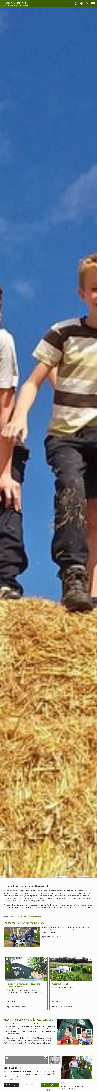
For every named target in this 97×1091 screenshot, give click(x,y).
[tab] (17, 942)
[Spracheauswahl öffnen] (76, 3)
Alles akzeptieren (50, 1085)
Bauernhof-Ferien (34, 917)
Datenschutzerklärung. (13, 1079)
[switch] (45, 959)
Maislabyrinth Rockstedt (59, 984)
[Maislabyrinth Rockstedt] (71, 969)
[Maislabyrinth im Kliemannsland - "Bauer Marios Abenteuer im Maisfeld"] (26, 969)
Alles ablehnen (31, 1085)
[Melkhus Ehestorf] (71, 1068)
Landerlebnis (14, 917)
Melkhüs (23, 917)
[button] (93, 3)
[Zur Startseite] (14, 3)
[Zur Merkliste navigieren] (81, 3)
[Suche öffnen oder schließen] (87, 3)
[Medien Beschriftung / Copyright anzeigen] (7, 959)
